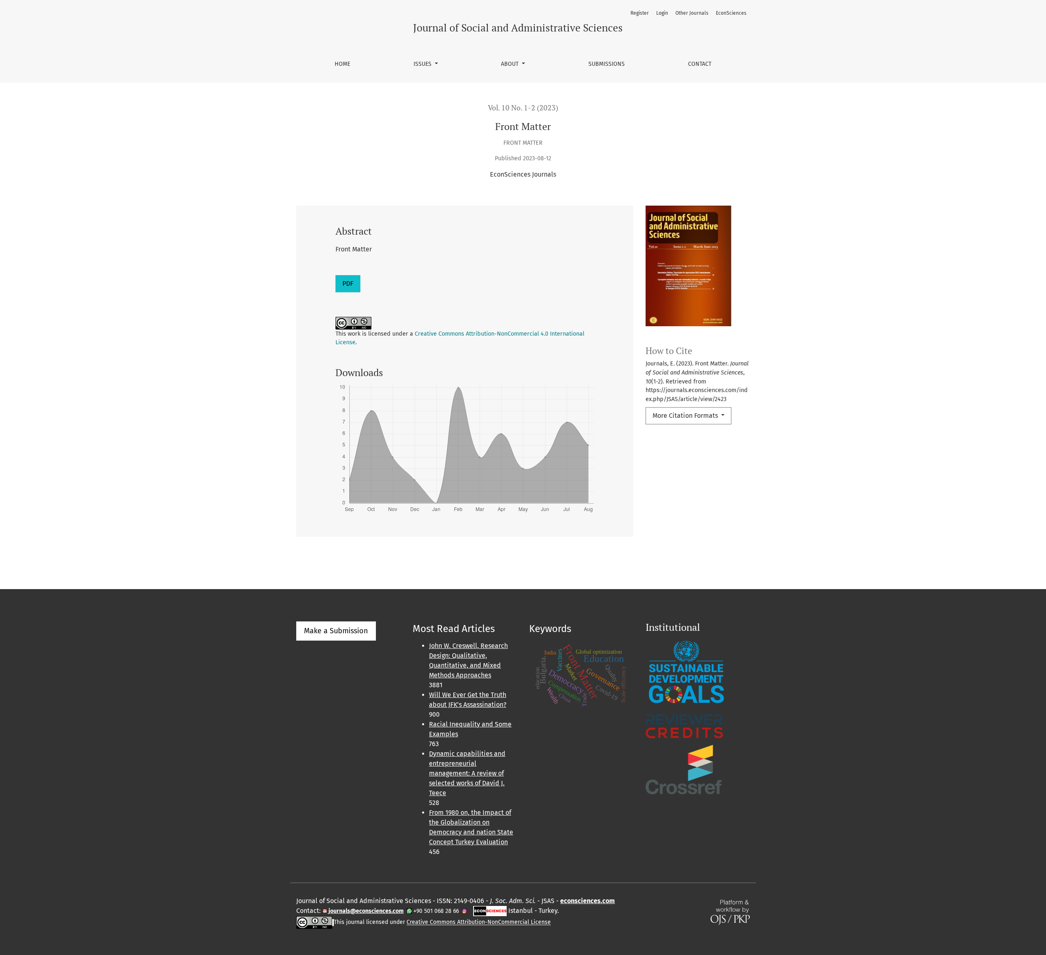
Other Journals (692, 13)
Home (342, 64)
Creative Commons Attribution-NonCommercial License (479, 922)
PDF (347, 283)
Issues (423, 64)
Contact (699, 64)
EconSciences (731, 13)
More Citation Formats (686, 415)
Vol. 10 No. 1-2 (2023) (523, 107)
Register (639, 13)
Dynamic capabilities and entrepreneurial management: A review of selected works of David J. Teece (467, 773)
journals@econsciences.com (365, 911)
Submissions (606, 64)
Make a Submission (336, 630)
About (510, 64)
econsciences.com (587, 901)
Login (662, 13)
